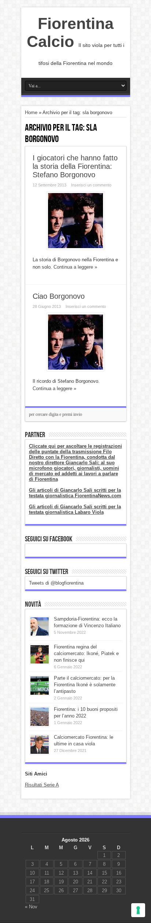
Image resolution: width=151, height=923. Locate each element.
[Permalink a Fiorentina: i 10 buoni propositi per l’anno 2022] (39, 725)
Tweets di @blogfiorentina (56, 583)
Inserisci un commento (91, 185)
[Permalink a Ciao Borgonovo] (75, 369)
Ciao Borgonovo (59, 296)
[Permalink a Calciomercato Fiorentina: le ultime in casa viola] (39, 753)
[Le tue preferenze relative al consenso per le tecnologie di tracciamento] (138, 910)
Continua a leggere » (75, 267)
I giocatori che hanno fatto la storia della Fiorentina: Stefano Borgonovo (75, 166)
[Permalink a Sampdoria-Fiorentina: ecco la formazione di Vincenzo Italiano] (39, 634)
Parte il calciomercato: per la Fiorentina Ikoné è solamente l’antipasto (84, 684)
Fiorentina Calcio (70, 32)
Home (31, 112)
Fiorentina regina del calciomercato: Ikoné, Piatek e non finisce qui (86, 653)
